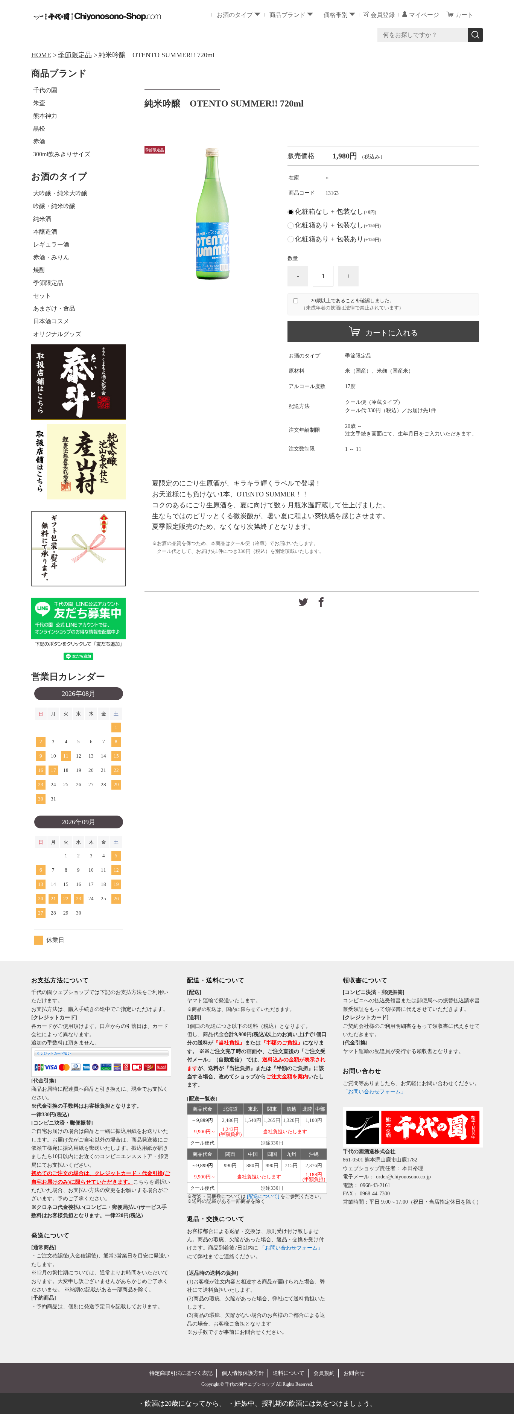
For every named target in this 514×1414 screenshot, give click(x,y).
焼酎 (39, 270)
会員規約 (324, 1373)
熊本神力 (45, 116)
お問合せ (354, 1373)
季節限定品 (75, 55)
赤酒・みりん (51, 257)
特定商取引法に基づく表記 (181, 1373)
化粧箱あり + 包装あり (338, 239)
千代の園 (45, 90)
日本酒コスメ (51, 321)
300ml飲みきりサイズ (61, 154)
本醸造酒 (45, 231)
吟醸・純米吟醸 (54, 206)
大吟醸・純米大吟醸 (60, 193)
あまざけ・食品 (54, 308)
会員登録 (383, 15)
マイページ (424, 15)
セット (42, 295)
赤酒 (39, 141)
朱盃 (39, 103)
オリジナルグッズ (57, 334)
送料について (288, 1373)
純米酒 (42, 219)
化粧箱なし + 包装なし (335, 211)
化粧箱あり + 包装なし (338, 225)
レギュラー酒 (51, 244)
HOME (41, 55)
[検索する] (475, 35)
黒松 (39, 128)
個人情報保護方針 (243, 1373)
